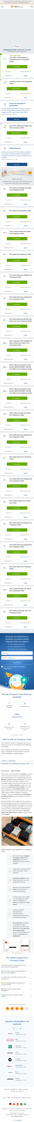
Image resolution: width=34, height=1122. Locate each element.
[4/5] (21, 1008)
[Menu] (2, 6)
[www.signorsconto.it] (25, 1104)
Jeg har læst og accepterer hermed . (14, 667)
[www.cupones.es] (17, 1104)
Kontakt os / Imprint (26, 1097)
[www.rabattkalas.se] (21, 1104)
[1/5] (7, 1008)
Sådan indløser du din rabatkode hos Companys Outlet (15, 763)
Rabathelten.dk (13, 1089)
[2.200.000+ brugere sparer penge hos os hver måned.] (17, 173)
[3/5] (17, 1008)
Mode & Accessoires (23, 1089)
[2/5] (12, 1008)
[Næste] (20, 1028)
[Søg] (32, 6)
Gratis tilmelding (17, 662)
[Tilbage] (14, 1028)
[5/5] (26, 1008)
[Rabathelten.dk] (17, 6)
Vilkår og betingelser (16, 1097)
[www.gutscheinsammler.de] (10, 1104)
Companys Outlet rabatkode (17, 1091)
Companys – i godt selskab (8, 760)
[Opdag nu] (30, 172)
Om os (4, 1097)
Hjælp (8, 1097)
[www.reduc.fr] (14, 1104)
